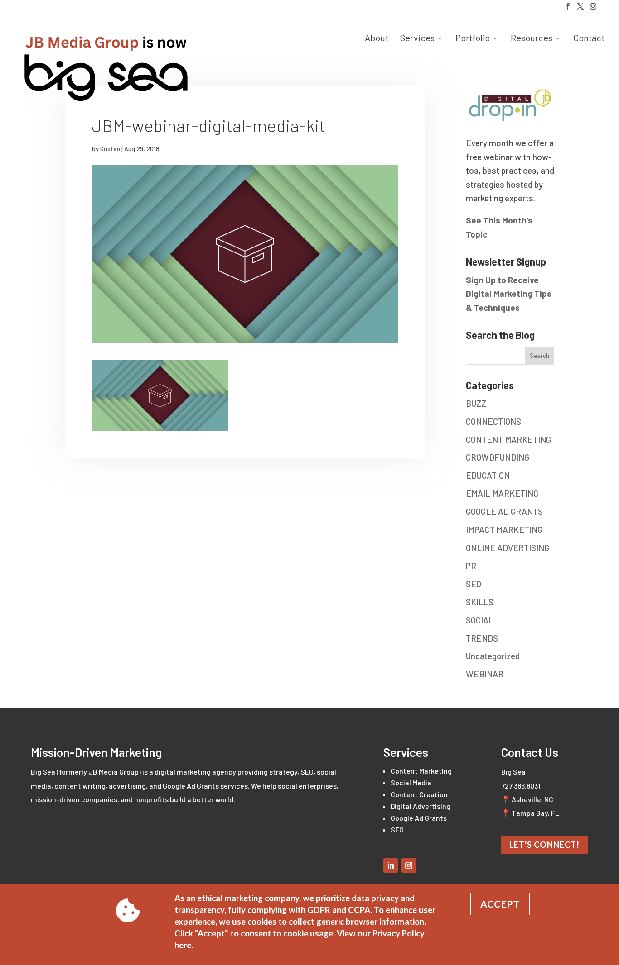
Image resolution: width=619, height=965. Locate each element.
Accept (500, 903)
